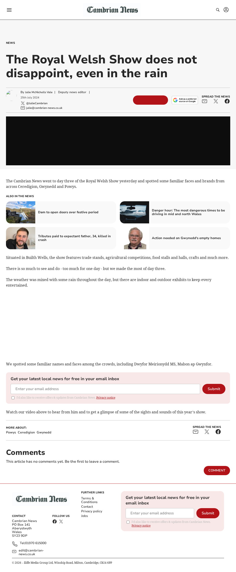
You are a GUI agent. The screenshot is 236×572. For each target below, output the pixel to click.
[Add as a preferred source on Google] (185, 100)
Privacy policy (91, 511)
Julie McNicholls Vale (39, 92)
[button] (9, 9)
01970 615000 (35, 543)
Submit (214, 388)
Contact (87, 506)
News (10, 43)
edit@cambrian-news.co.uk (31, 552)
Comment (216, 470)
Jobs (84, 516)
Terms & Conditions (89, 500)
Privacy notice (105, 397)
